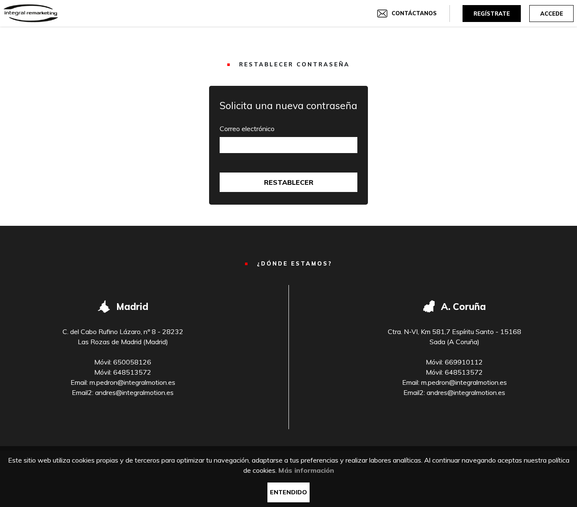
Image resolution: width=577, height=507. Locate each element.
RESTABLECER (288, 182)
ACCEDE (551, 13)
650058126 (132, 362)
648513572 (132, 372)
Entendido (288, 492)
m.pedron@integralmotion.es (132, 382)
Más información (306, 470)
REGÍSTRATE (492, 13)
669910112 (464, 362)
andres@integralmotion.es (134, 392)
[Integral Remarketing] (30, 13)
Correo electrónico (247, 128)
